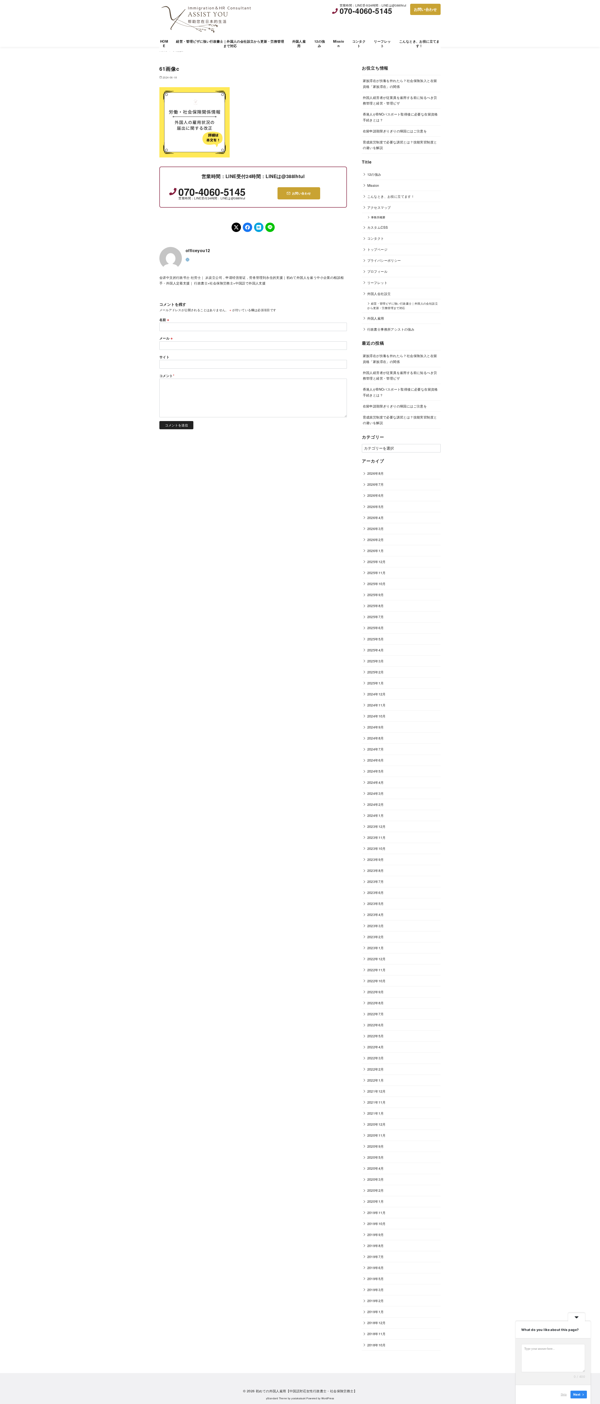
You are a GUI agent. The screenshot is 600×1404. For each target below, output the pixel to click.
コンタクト (359, 43)
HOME (164, 43)
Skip (564, 1394)
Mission (338, 43)
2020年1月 (375, 1201)
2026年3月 (375, 528)
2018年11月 (376, 1333)
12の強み (319, 43)
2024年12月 (376, 693)
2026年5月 (375, 506)
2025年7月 (375, 616)
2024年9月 (375, 726)
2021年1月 (375, 1113)
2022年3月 (375, 1057)
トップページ (377, 249)
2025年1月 (375, 682)
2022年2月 (375, 1069)
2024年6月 (375, 760)
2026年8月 (375, 473)
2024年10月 (376, 715)
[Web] (187, 259)
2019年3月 (375, 1289)
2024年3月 (375, 793)
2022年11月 (376, 969)
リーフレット (382, 43)
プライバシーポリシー (384, 260)
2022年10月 (376, 980)
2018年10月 (376, 1344)
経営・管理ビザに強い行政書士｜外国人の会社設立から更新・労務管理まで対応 (230, 43)
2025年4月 (375, 649)
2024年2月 (375, 804)
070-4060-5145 (366, 10)
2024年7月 (375, 749)
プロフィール (377, 271)
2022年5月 (375, 1035)
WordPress (327, 1398)
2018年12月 (376, 1322)
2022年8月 (375, 1002)
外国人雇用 (299, 43)
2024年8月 (375, 738)
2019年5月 (375, 1278)
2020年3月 (375, 1179)
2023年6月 (375, 892)
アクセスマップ (379, 207)
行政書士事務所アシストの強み (391, 329)
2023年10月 (376, 848)
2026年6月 (375, 495)
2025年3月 (375, 660)
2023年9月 (375, 859)
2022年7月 (375, 1013)
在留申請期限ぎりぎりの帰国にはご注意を (395, 130)
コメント (166, 375)
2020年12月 (376, 1124)
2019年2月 (375, 1300)
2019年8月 (375, 1245)
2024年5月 (375, 771)
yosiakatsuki (298, 1398)
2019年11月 (376, 1212)
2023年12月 (376, 826)
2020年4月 (375, 1168)
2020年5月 (375, 1157)
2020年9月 (375, 1146)
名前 (164, 319)
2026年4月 (375, 517)
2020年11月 (376, 1135)
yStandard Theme (276, 1398)
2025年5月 (375, 638)
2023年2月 (375, 936)
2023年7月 (375, 881)
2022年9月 (375, 991)
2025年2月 (375, 671)
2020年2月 (375, 1190)
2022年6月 (375, 1024)
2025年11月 (376, 572)
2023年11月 (376, 837)
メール (165, 338)
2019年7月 (375, 1256)
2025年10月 (376, 583)
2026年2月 (375, 539)
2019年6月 (375, 1267)
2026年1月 (375, 550)
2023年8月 (375, 870)
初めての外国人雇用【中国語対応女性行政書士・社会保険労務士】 (306, 1390)
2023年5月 (375, 903)
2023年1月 (375, 947)
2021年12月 (376, 1091)
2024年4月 (375, 782)
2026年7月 (375, 484)
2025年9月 (375, 594)
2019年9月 (375, 1234)
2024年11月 (376, 704)
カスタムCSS (377, 227)
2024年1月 (375, 815)
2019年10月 (376, 1223)
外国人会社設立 (379, 293)
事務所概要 (378, 217)
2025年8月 (375, 605)
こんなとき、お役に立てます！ (419, 43)
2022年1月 (375, 1080)
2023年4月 (375, 914)
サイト (164, 357)
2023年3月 (375, 925)
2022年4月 (375, 1046)
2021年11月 (376, 1102)
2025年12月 (376, 561)
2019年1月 (375, 1311)
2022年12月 (376, 958)
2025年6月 (375, 627)
